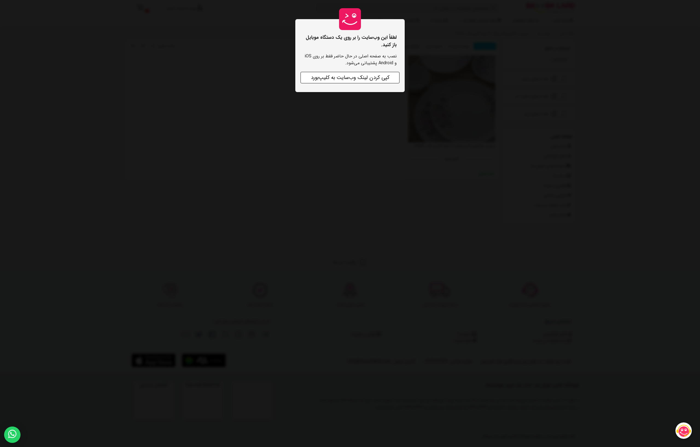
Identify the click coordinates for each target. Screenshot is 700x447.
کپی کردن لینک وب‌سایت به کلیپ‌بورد (350, 77)
